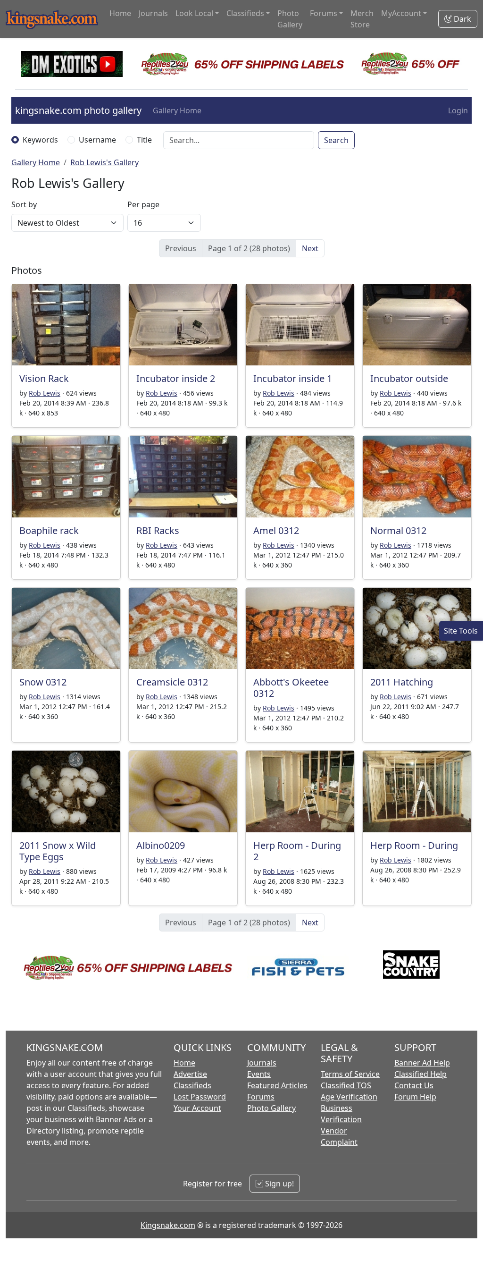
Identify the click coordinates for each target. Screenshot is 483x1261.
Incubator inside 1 (292, 378)
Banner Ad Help (422, 1063)
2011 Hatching (401, 682)
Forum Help (415, 1097)
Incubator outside (409, 378)
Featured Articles (277, 1085)
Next (310, 248)
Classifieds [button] (245, 13)
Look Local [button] (194, 13)
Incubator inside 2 (175, 378)
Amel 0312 (276, 530)
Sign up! (278, 1183)
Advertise (190, 1074)
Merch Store (362, 19)
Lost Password (200, 1097)
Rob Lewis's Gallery (104, 162)
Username (97, 140)
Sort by (24, 204)
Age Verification (349, 1097)
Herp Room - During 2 (297, 851)
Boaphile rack (49, 530)
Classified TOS (346, 1085)
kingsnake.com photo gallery (78, 110)
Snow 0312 (43, 682)
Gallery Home (177, 110)
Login (458, 110)
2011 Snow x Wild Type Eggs (57, 851)
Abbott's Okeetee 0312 (291, 688)
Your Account (197, 1108)
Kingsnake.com (168, 1225)
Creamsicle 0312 (172, 682)
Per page (143, 204)
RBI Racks (157, 530)
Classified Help (420, 1074)
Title (144, 140)
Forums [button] (323, 13)
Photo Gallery (289, 19)
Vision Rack (44, 378)
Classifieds (192, 1085)
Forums (261, 1097)
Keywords (40, 140)
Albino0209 (160, 845)
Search (336, 140)
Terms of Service (350, 1074)
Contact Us (413, 1085)
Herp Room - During (414, 845)
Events (259, 1074)
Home (120, 13)
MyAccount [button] (401, 13)
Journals (153, 13)
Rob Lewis (44, 393)
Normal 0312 (398, 530)
